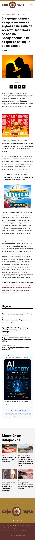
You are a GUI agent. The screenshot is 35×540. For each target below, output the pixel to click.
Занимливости (6, 14)
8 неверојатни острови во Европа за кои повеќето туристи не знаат (25, 486)
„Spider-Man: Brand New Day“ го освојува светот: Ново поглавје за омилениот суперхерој (15, 330)
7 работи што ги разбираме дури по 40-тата (17, 314)
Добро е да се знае (18, 14)
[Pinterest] (19, 87)
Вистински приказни (24, 455)
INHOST (25, 530)
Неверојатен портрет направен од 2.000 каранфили (9, 459)
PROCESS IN (13, 525)
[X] (15, 87)
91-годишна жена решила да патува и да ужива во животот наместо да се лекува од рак (25, 461)
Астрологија (5, 336)
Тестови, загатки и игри (8, 345)
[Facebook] (11, 87)
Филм (3, 326)
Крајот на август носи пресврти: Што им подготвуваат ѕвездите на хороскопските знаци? (16, 340)
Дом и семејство (6, 318)
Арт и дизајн (5, 455)
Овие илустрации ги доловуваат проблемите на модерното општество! (8, 487)
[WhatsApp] (23, 87)
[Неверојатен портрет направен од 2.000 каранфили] (9, 448)
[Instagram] (17, 520)
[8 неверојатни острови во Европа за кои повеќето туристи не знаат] (25, 474)
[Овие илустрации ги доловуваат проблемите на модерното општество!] (9, 474)
